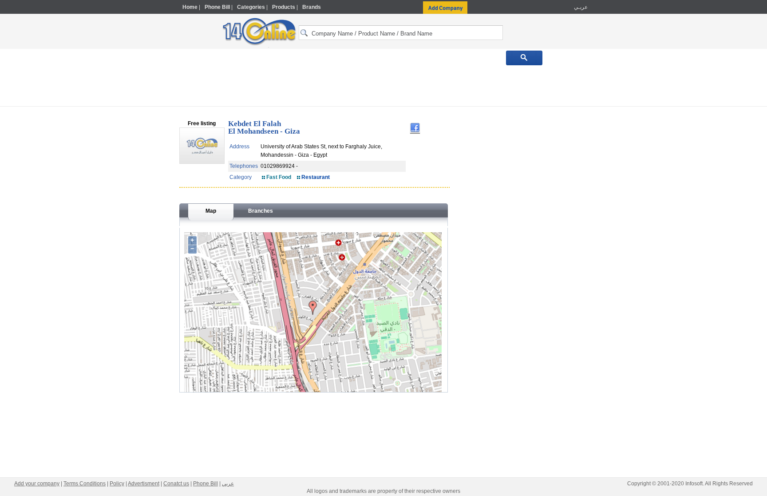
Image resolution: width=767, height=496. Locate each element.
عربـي (580, 7)
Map (211, 211)
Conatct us (176, 483)
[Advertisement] (626, 189)
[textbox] (401, 32)
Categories (251, 7)
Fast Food (278, 177)
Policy (117, 483)
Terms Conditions (84, 483)
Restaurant (315, 177)
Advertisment (143, 483)
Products (283, 7)
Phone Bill (217, 7)
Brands (311, 7)
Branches (260, 211)
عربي (228, 483)
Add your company (36, 483)
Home (190, 7)
